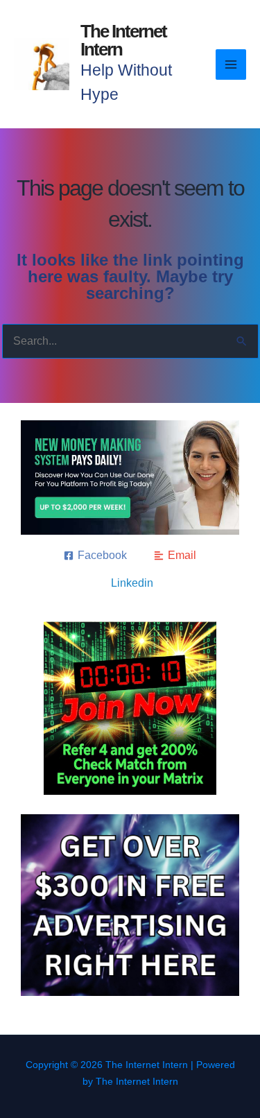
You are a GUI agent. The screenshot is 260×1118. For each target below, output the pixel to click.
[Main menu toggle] (231, 64)
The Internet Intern (123, 40)
